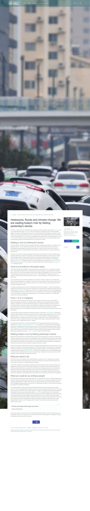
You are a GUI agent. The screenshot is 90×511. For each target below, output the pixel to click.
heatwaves (26, 231)
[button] (36, 422)
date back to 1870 (17, 260)
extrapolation (20, 290)
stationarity (29, 350)
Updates (14, 214)
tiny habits (37, 392)
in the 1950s (54, 260)
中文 (47, 427)
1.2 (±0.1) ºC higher (31, 331)
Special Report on (26, 324)
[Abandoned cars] (71, 221)
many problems (50, 312)
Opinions (34, 427)
